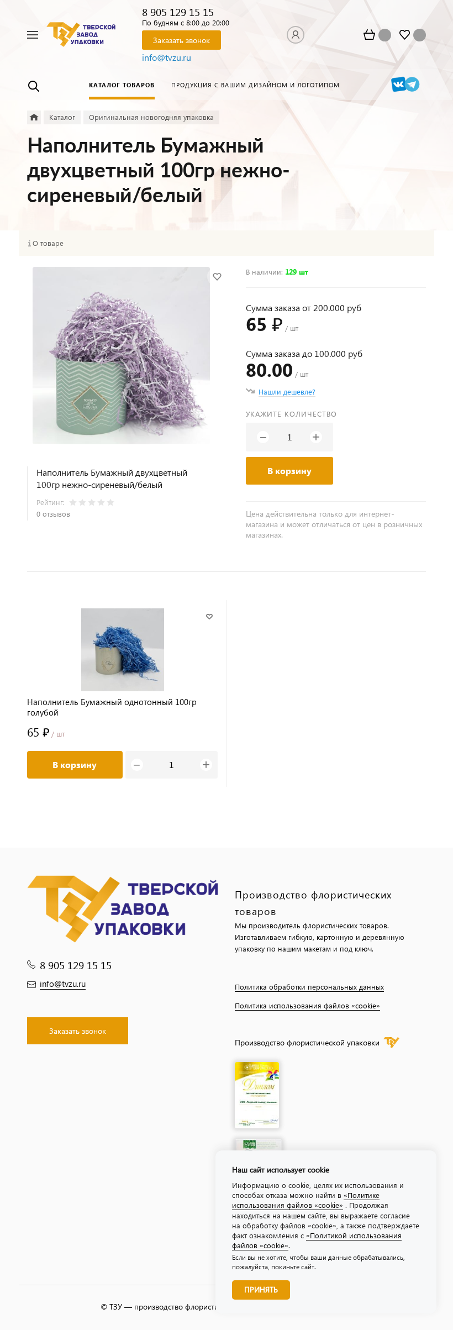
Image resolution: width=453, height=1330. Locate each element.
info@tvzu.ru (166, 57)
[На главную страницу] (80, 34)
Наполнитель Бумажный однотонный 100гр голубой (112, 707)
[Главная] (34, 117)
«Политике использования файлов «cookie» (306, 1200)
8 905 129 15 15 (178, 12)
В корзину (289, 470)
